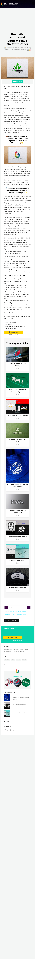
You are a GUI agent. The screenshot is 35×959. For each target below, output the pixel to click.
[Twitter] (8, 730)
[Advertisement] (17, 22)
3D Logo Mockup (8, 649)
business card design (10, 614)
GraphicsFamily (17, 676)
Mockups (10, 651)
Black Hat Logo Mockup (17, 587)
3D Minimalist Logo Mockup (17, 416)
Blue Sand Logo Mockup (17, 560)
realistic (18, 659)
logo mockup (13, 611)
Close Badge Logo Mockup (17, 536)
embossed (7, 659)
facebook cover (21, 614)
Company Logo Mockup (19, 649)
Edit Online (18, 81)
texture (24, 659)
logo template (22, 611)
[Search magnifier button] (28, 607)
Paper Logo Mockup (19, 651)
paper (13, 659)
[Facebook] (5, 730)
